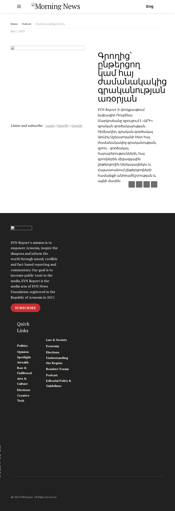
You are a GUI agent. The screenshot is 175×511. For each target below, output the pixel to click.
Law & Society (56, 340)
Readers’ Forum (57, 369)
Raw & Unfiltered (24, 370)
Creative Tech (23, 398)
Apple (50, 125)
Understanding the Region (57, 360)
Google (76, 125)
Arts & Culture (22, 381)
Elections (23, 390)
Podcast (26, 23)
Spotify (63, 125)
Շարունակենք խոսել (50, 23)
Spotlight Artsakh (24, 359)
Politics (22, 346)
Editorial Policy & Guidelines (58, 383)
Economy (52, 346)
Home (14, 23)
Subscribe (25, 307)
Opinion (23, 352)
